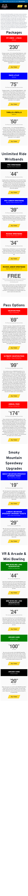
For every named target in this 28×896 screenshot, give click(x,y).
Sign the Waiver (22, 1)
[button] (26, 6)
